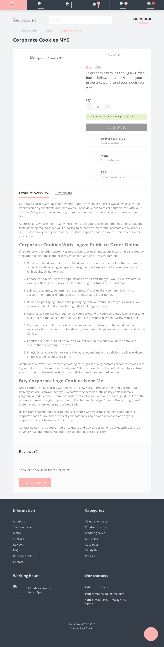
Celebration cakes (97, 521)
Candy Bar (92, 550)
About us (19, 521)
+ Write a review (35, 482)
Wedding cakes (95, 533)
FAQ (104, 172)
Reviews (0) (63, 193)
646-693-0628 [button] (96, 587)
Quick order (116, 127)
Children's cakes (96, 527)
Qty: (88, 100)
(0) (119, 55)
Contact (18, 562)
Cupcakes (91, 539)
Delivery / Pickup (24, 556)
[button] (68, 5)
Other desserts (29, 30)
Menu (105, 155)
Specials (18, 539)
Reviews (18, 544)
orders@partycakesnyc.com (104, 594)
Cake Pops (92, 544)
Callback (143, 22)
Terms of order (23, 527)
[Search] (109, 20)
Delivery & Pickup (113, 138)
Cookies (49, 30)
